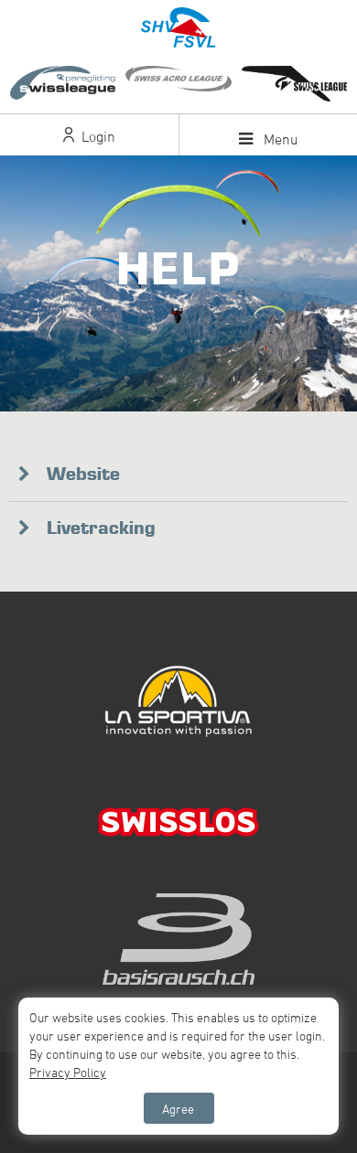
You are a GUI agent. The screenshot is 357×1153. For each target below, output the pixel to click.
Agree (178, 1108)
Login (96, 136)
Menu (279, 139)
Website (83, 474)
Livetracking (101, 528)
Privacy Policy (67, 1072)
